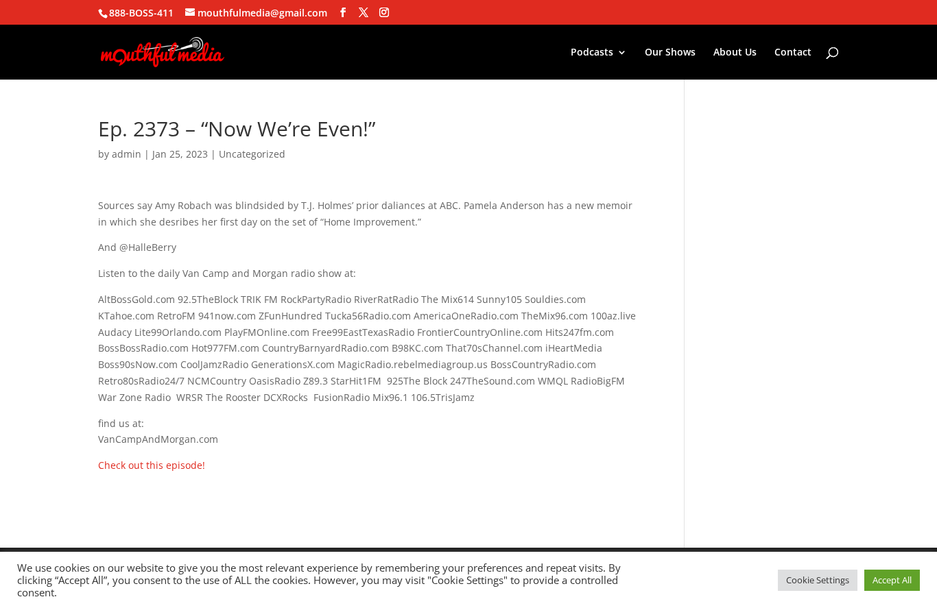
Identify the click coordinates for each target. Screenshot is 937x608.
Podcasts (592, 52)
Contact (792, 52)
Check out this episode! (151, 465)
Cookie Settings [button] (817, 580)
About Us (735, 52)
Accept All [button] (892, 580)
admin (126, 153)
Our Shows (670, 52)
